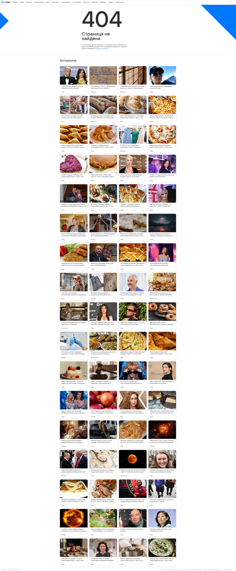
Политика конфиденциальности (192, 569)
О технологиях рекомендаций (175, 569)
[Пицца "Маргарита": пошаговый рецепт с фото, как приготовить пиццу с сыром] (162, 109)
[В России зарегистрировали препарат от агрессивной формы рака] (74, 346)
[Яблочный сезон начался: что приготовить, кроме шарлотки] (162, 286)
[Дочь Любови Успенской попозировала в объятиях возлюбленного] (162, 257)
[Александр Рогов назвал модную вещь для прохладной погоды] (133, 286)
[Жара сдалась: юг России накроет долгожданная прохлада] (103, 227)
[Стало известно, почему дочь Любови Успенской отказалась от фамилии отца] (133, 405)
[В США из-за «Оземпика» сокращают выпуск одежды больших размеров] (133, 139)
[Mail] (2, 2)
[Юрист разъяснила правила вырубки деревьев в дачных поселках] (74, 434)
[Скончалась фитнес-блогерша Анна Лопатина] (162, 80)
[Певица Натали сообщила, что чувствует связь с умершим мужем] (162, 198)
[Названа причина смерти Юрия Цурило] (133, 523)
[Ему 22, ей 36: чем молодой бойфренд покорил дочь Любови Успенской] (74, 405)
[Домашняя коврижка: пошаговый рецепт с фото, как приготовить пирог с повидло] (74, 493)
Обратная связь (228, 569)
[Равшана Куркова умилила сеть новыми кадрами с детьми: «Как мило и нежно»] (103, 316)
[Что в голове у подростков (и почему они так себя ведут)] (74, 109)
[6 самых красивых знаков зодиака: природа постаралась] (74, 316)
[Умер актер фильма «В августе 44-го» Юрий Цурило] (103, 257)
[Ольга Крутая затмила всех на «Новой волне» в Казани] (74, 80)
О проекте (162, 569)
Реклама (17, 569)
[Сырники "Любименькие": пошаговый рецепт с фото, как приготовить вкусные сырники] (103, 139)
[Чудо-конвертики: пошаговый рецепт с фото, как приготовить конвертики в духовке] (74, 139)
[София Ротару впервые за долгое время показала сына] (162, 168)
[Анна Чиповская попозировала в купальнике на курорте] (162, 375)
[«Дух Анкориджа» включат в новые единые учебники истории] (74, 464)
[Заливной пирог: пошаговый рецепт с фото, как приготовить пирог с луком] (103, 168)
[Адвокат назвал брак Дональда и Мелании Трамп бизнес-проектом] (74, 198)
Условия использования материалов (213, 569)
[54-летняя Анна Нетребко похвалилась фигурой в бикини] (103, 552)
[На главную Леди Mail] (7, 2)
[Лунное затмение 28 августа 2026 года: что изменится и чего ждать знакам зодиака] (133, 464)
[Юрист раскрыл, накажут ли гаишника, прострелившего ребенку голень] (103, 375)
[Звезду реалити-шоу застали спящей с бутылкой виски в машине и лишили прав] (103, 434)
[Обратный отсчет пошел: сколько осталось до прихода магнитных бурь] (162, 434)
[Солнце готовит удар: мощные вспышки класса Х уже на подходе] (74, 523)
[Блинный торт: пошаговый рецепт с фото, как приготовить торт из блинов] (162, 405)
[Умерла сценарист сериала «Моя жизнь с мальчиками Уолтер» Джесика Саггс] (162, 464)
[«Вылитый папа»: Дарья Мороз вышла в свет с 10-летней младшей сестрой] (133, 168)
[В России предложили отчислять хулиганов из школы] (162, 493)
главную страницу (102, 48)
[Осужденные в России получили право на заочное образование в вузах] (133, 80)
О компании (10, 569)
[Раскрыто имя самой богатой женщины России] (162, 523)
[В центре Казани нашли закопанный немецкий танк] (103, 286)
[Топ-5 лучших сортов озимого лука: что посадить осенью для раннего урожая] (103, 405)
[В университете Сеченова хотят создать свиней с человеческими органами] (103, 109)
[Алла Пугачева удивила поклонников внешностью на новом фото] (133, 375)
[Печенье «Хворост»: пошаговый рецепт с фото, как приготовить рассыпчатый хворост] (133, 434)
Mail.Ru (4, 569)
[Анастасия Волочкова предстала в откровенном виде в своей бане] (74, 227)
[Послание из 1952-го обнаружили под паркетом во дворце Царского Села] (103, 80)
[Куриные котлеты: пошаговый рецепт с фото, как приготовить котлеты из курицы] (74, 257)
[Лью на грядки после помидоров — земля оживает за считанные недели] (103, 523)
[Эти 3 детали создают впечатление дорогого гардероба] (74, 286)
